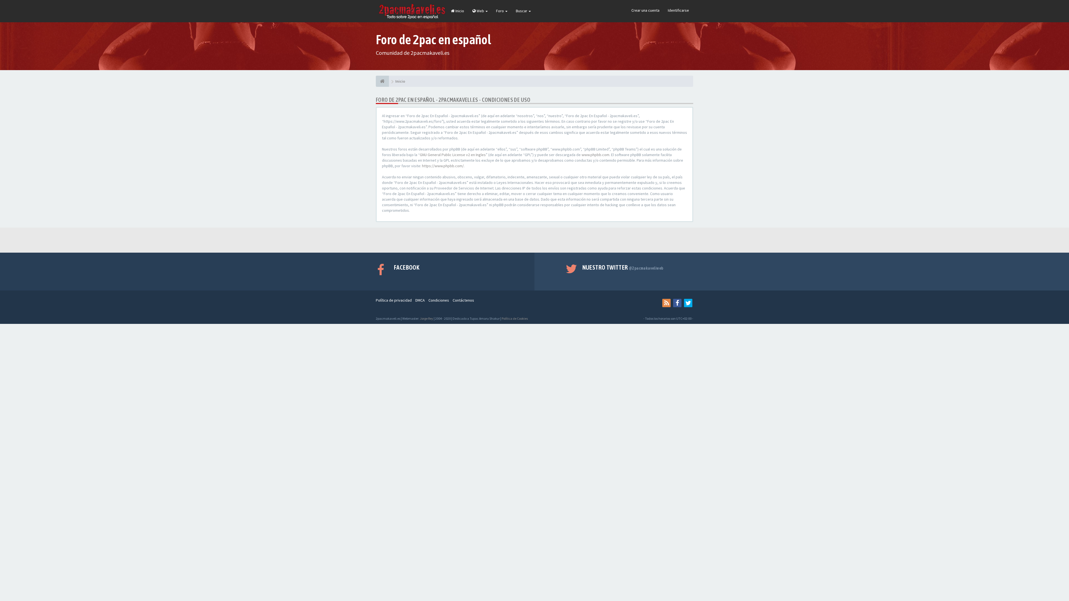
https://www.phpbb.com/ (443, 165)
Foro (500, 10)
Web (480, 10)
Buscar (522, 10)
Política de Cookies (515, 318)
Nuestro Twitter (622, 267)
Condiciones (438, 300)
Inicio (459, 10)
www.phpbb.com (595, 154)
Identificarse (678, 10)
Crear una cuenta (645, 10)
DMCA (420, 300)
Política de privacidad (394, 300)
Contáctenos (463, 300)
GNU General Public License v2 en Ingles (453, 154)
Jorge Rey (426, 318)
